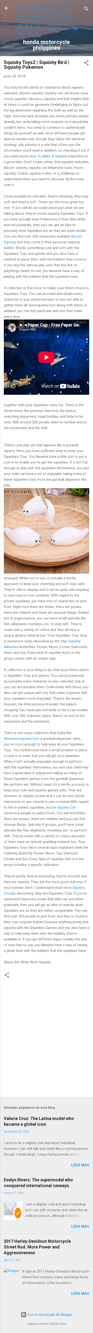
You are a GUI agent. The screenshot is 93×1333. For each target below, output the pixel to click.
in (31, 29)
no (61, 20)
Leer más (80, 1165)
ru (64, 16)
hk (37, 33)
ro (64, 7)
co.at (64, 12)
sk (70, 16)
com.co (21, 29)
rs (61, 29)
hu (37, 29)
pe (30, 33)
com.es (21, 12)
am (19, 24)
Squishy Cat (66, 807)
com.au (21, 16)
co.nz (21, 33)
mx (54, 20)
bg (46, 7)
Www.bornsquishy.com (22, 738)
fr (58, 16)
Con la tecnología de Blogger (49, 1314)
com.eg (72, 29)
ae (68, 20)
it (43, 29)
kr (58, 7)
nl (26, 24)
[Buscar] (86, 9)
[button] (86, 63)
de (52, 16)
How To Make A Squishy (48, 156)
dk (44, 12)
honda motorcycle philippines (46, 45)
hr (66, 24)
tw (75, 20)
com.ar (36, 7)
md (31, 20)
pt (31, 12)
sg (38, 24)
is (56, 12)
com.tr (52, 29)
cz (38, 12)
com (18, 7)
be (45, 16)
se (24, 20)
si (18, 20)
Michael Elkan (58, 1323)
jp (32, 24)
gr (50, 12)
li (75, 16)
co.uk (58, 24)
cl (52, 7)
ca (47, 20)
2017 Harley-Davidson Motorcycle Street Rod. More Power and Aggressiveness (37, 1247)
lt (44, 24)
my (39, 20)
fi (70, 7)
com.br (35, 16)
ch (49, 24)
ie (26, 7)
